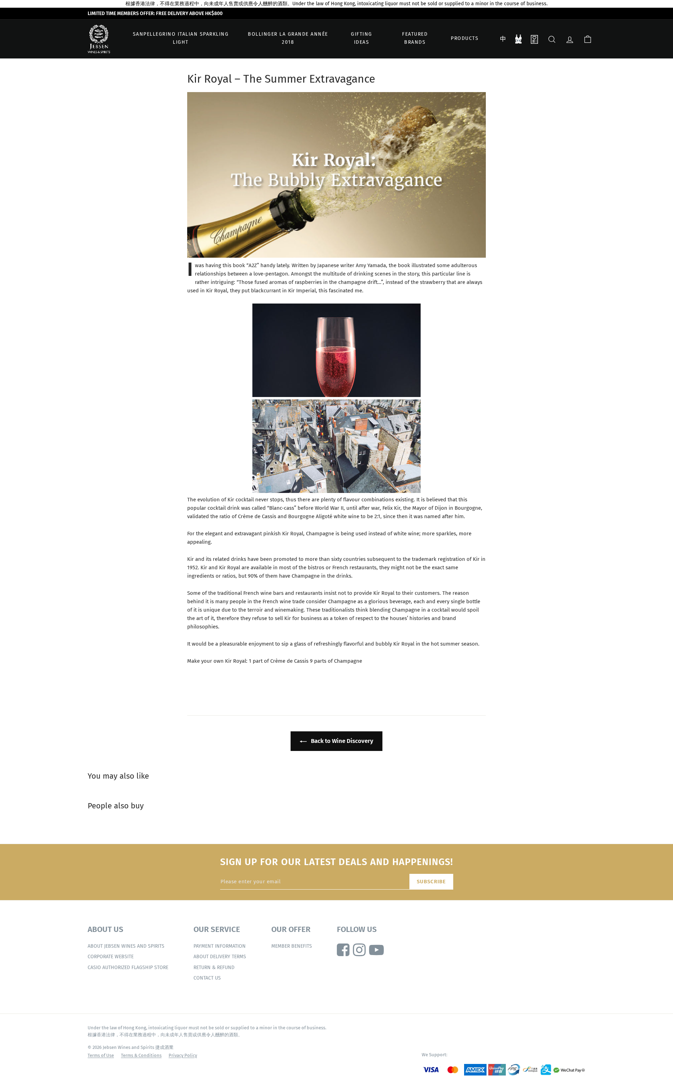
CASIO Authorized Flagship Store (128, 967)
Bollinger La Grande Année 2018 (288, 38)
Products (464, 38)
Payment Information (219, 946)
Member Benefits (291, 946)
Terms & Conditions (141, 1055)
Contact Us (207, 978)
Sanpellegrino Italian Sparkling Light (181, 38)
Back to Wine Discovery (341, 741)
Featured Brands (415, 38)
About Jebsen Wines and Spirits (126, 946)
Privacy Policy (183, 1055)
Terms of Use (101, 1055)
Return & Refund (213, 967)
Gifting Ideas (361, 38)
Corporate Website (111, 957)
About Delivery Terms (219, 957)
